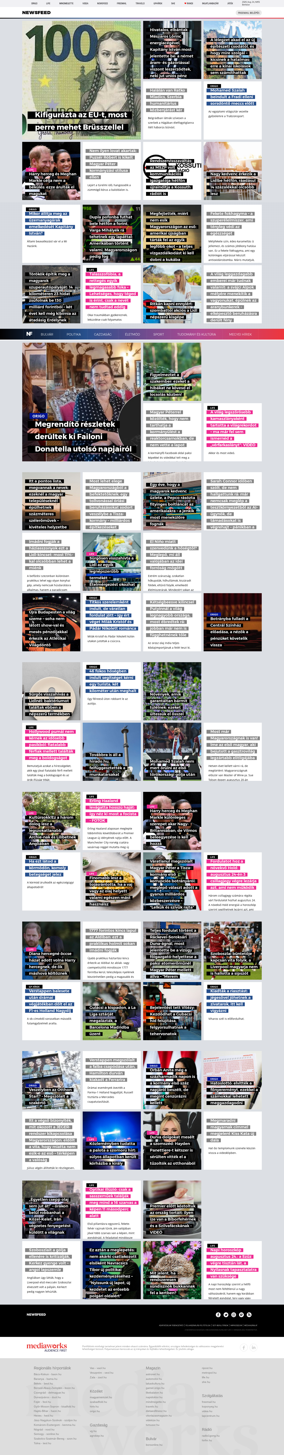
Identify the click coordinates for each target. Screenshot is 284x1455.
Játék (230, 3)
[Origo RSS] (249, 1314)
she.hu (206, 1381)
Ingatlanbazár (210, 3)
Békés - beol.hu (43, 1383)
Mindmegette (66, 3)
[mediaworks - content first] (47, 1347)
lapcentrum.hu (210, 1415)
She (173, 3)
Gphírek (158, 3)
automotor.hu (154, 1378)
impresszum (236, 1325)
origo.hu (95, 1411)
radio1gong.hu (211, 1435)
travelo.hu (152, 1406)
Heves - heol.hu (43, 1415)
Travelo (140, 3)
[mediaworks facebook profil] (244, 1347)
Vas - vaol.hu (98, 1368)
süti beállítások (220, 1325)
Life (48, 3)
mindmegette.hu (156, 1401)
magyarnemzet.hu (101, 1397)
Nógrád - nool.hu (44, 1429)
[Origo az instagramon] (233, 1314)
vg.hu (93, 1431)
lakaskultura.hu (155, 1383)
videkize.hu (153, 1420)
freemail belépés (248, 12)
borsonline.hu (154, 1444)
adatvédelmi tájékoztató (171, 1325)
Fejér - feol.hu (42, 1401)
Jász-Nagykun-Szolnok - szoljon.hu (55, 1420)
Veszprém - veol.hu (101, 1372)
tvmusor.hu (152, 1424)
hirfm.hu (207, 1440)
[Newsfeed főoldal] (36, 1314)
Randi (190, 3)
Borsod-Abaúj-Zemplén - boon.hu (54, 1387)
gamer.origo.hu (155, 1387)
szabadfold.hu (98, 1401)
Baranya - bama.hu (45, 1378)
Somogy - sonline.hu (46, 1433)
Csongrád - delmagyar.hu (49, 1392)
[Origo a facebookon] (218, 1314)
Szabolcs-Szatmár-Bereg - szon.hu (55, 1438)
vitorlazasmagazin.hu (159, 1415)
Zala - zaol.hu (98, 1377)
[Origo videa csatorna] (241, 1314)
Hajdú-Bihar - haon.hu (47, 1410)
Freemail (122, 3)
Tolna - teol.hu (42, 1443)
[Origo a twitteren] (226, 1314)
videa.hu (207, 1411)
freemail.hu (209, 1401)
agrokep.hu (97, 1435)
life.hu (205, 1377)
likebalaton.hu (154, 1392)
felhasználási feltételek (197, 1325)
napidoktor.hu (154, 1397)
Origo (34, 3)
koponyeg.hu (210, 1406)
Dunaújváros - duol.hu (47, 1397)
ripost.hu (207, 1368)
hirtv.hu (94, 1406)
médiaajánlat (250, 1325)
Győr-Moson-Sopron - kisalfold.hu (54, 1406)
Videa (85, 3)
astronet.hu (153, 1374)
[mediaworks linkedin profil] (253, 1347)
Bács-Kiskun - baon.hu (47, 1374)
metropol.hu (209, 1372)
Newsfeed (102, 3)
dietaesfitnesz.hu (156, 1410)
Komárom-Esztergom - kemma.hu (54, 1424)
